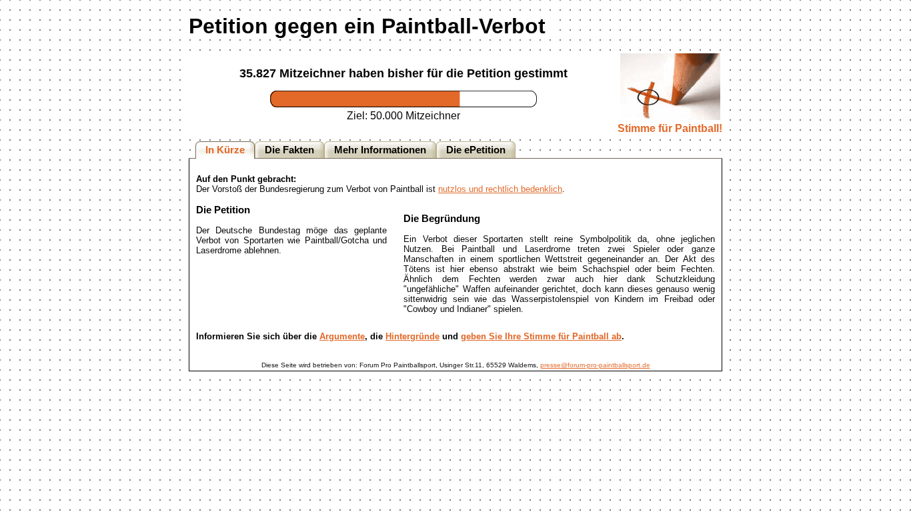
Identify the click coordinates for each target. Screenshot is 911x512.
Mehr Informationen (380, 150)
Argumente (342, 336)
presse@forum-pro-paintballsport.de (595, 365)
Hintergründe (412, 336)
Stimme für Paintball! (670, 128)
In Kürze (225, 150)
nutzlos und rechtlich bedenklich (500, 189)
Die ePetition (476, 150)
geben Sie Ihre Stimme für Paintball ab (541, 336)
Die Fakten (289, 150)
